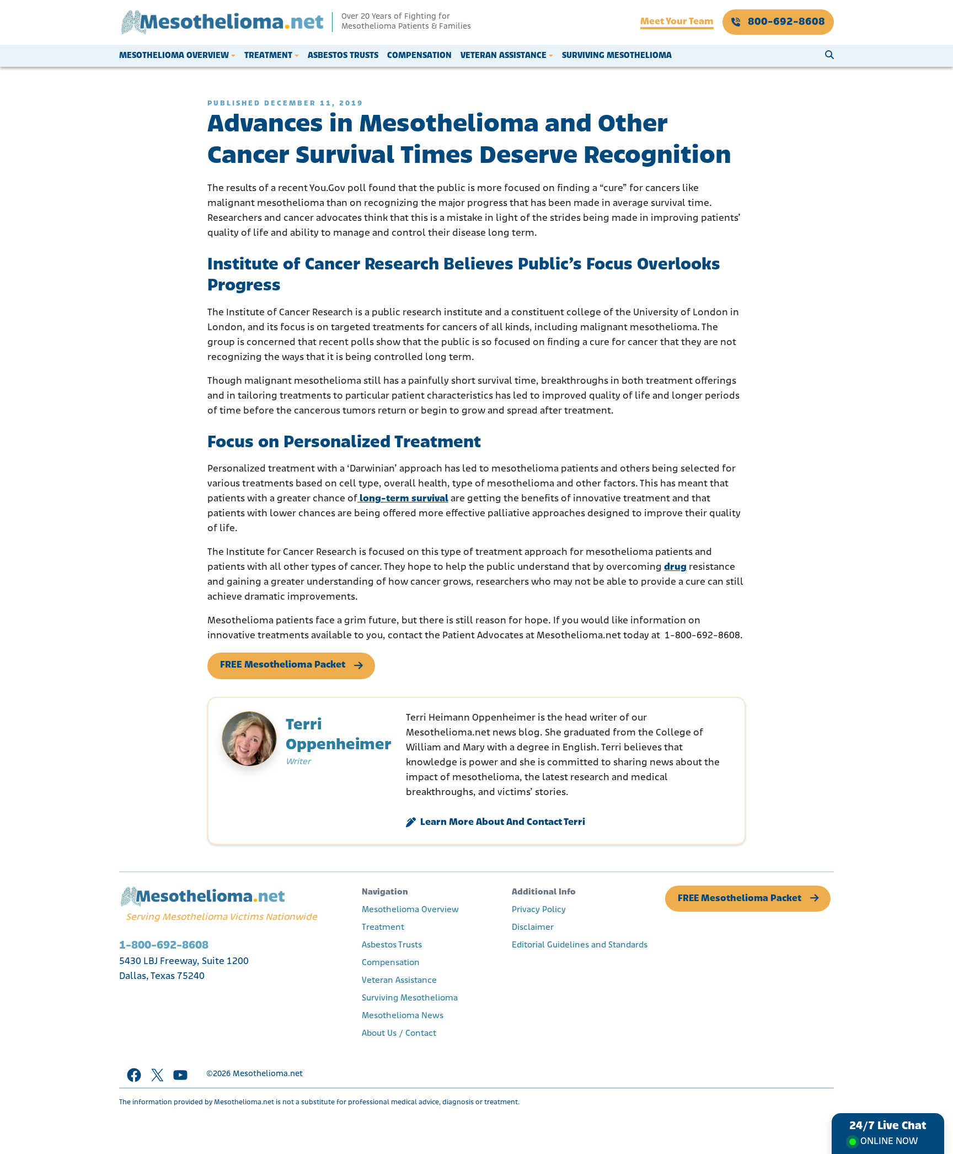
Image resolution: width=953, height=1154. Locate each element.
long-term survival (402, 499)
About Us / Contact (399, 1033)
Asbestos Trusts (343, 55)
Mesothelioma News (402, 1016)
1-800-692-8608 (163, 945)
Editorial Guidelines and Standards (579, 945)
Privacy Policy (539, 910)
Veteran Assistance (504, 55)
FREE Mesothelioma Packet (282, 665)
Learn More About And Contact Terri (502, 823)
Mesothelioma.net (268, 1074)
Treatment (268, 55)
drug (675, 568)
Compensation (419, 55)
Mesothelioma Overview (174, 55)
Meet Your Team (677, 22)
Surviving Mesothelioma (617, 55)
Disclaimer (533, 927)
